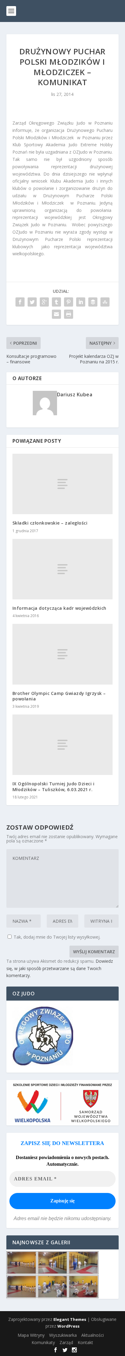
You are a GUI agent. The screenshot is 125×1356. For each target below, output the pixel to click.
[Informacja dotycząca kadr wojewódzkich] (62, 569)
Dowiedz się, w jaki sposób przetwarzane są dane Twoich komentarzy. (59, 968)
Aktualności (92, 1335)
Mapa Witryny (31, 1335)
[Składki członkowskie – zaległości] (62, 484)
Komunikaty (43, 1342)
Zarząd (66, 1342)
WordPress (68, 1326)
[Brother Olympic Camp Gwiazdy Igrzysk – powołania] (62, 654)
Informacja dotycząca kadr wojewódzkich (59, 608)
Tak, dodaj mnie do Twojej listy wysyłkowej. (56, 937)
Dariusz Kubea (75, 394)
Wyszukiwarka (63, 1335)
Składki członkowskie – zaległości (50, 523)
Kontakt (85, 1342)
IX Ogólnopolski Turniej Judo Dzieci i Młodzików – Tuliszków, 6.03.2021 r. (53, 786)
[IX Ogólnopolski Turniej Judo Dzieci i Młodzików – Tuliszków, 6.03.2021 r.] (62, 744)
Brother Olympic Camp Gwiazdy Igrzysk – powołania (59, 696)
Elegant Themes (69, 1319)
